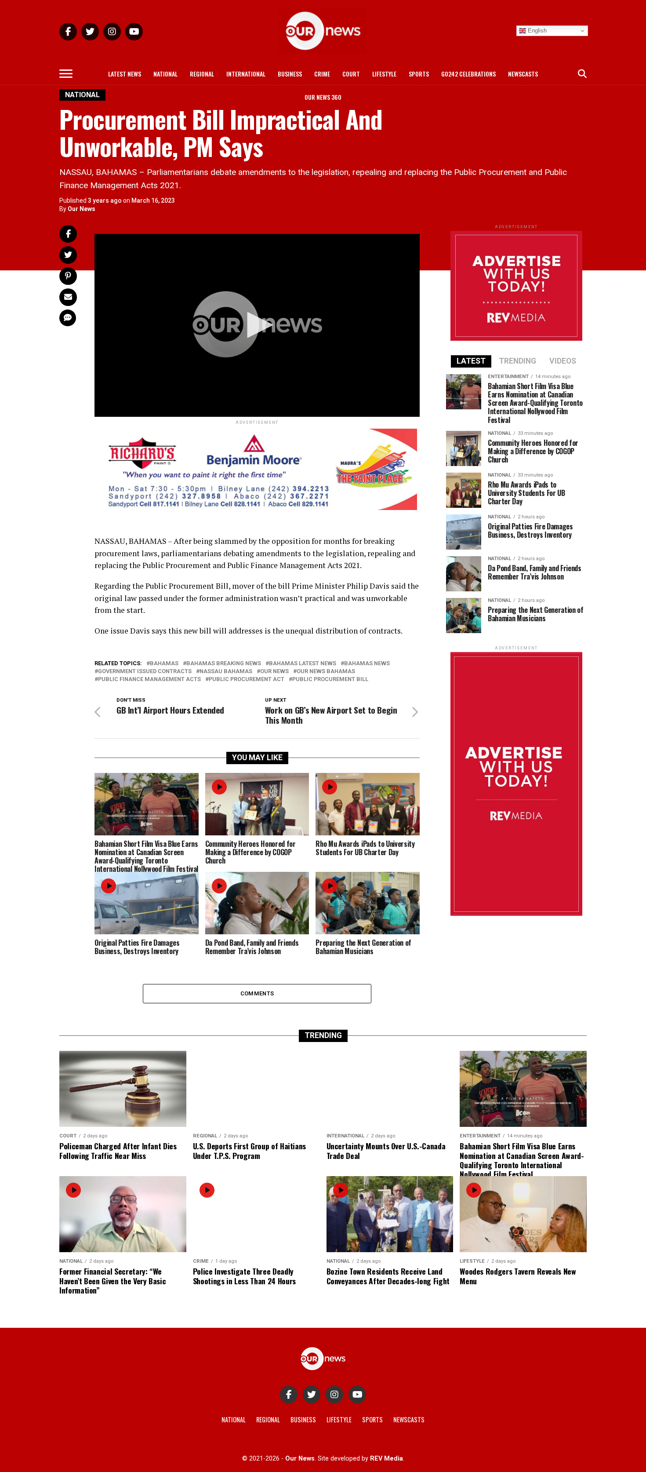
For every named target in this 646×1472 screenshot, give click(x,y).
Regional (202, 73)
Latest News (124, 73)
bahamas (164, 664)
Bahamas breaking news (223, 664)
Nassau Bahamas (226, 671)
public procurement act (246, 679)
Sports (419, 73)
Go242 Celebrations (468, 73)
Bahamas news (367, 664)
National (165, 73)
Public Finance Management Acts (149, 679)
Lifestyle (384, 73)
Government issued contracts (145, 671)
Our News (81, 208)
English (536, 30)
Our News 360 (323, 97)
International (245, 73)
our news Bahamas (326, 671)
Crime (322, 73)
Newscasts (523, 73)
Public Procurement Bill (330, 679)
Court (351, 73)
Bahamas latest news (302, 664)
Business (290, 73)
